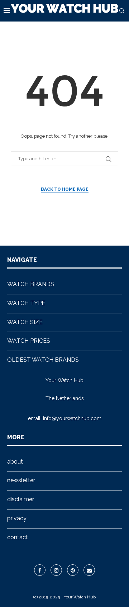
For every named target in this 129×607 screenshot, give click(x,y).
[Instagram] (56, 570)
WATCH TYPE (26, 303)
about (15, 461)
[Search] (121, 10)
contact (17, 537)
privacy (17, 518)
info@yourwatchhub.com (72, 418)
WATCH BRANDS (30, 284)
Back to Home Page (65, 189)
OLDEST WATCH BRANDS (43, 359)
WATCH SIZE (25, 322)
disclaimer (20, 499)
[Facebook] (40, 570)
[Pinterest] (72, 570)
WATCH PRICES (28, 340)
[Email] (89, 570)
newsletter (21, 480)
